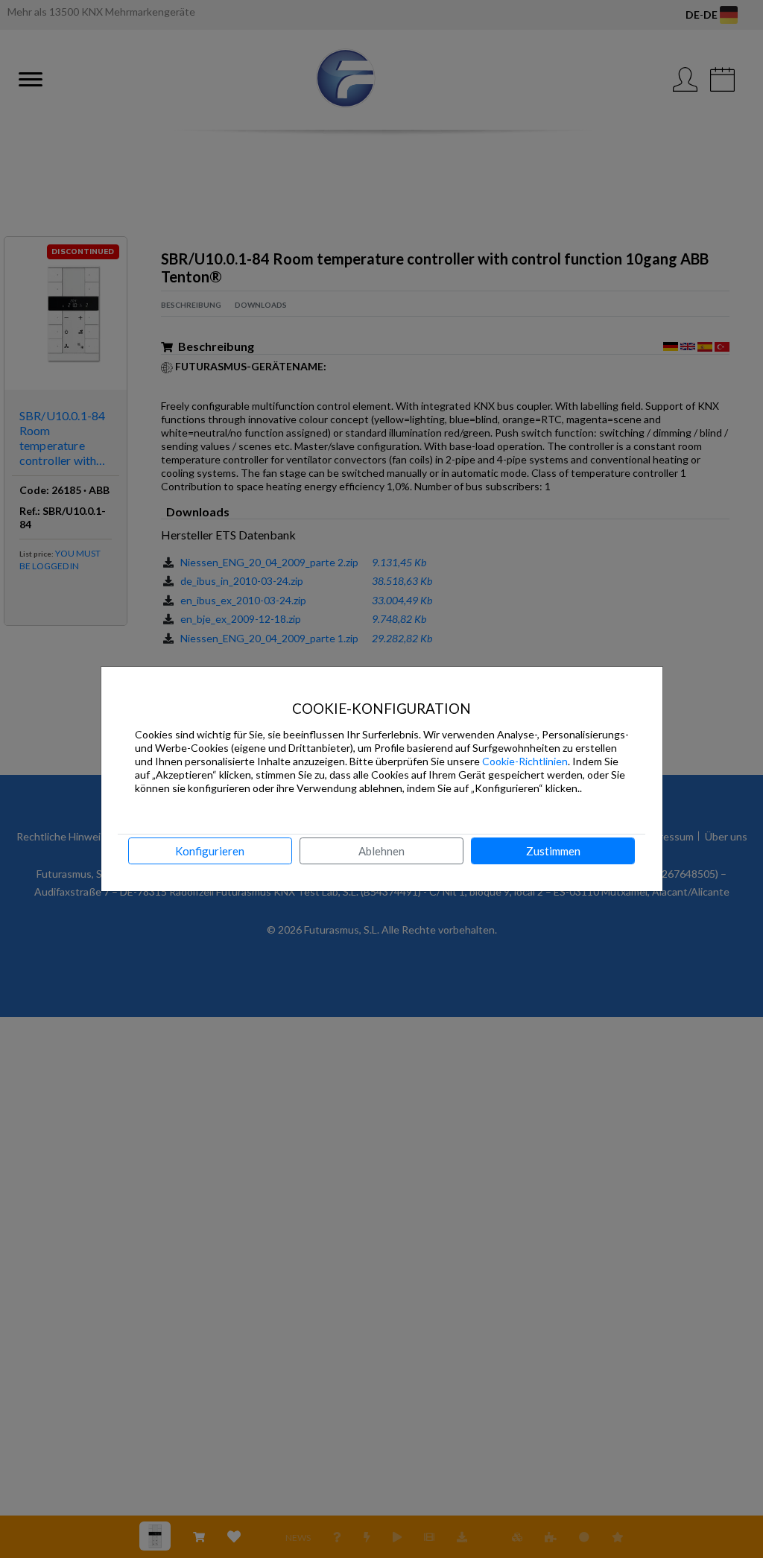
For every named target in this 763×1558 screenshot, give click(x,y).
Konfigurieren (209, 851)
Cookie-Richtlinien (525, 761)
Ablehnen (381, 851)
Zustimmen (553, 851)
